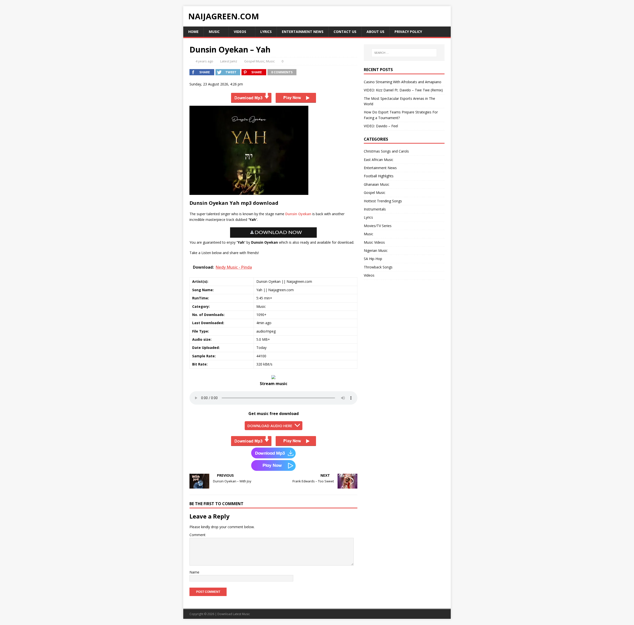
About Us (375, 31)
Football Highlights (379, 176)
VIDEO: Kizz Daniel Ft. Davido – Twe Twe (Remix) (403, 90)
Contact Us (345, 31)
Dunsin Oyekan (298, 213)
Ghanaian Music (376, 184)
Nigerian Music (376, 250)
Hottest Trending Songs (383, 201)
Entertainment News (302, 31)
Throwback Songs (378, 267)
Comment (197, 534)
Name (194, 572)
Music (214, 31)
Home (193, 31)
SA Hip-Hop (373, 258)
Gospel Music (254, 61)
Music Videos (374, 242)
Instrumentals (375, 209)
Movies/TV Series (378, 225)
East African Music (378, 159)
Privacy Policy (408, 31)
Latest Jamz (228, 61)
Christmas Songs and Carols (386, 151)
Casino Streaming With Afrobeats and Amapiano (402, 81)
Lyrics (266, 31)
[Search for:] (404, 53)
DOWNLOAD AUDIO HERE (269, 425)
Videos (240, 31)
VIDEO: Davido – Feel (381, 126)
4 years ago (204, 61)
